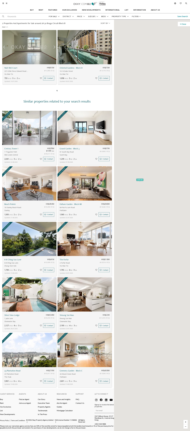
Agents (22, 394)
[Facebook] (101, 400)
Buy (1, 399)
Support (80, 394)
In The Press (42, 414)
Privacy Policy (4, 420)
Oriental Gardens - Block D (71, 67)
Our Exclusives (5, 407)
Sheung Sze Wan (67, 315)
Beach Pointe (10, 204)
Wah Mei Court (10, 67)
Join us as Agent (25, 403)
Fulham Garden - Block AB (71, 204)
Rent (2, 403)
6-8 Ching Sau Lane (12, 259)
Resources (62, 394)
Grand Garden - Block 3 (69, 148)
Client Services (7, 394)
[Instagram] (96, 400)
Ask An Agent (62, 403)
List (1, 410)
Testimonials (42, 410)
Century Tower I (11, 148)
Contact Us (80, 403)
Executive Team (44, 403)
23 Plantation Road (12, 370)
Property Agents (44, 407)
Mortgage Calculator (65, 410)
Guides (59, 407)
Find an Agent (24, 399)
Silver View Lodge (11, 315)
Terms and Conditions (18, 420)
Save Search (182, 16)
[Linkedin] (106, 400)
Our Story (41, 399)
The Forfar (64, 259)
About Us (42, 394)
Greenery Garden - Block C (71, 370)
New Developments (7, 414)
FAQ (77, 399)
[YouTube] (111, 400)
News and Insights (63, 399)
